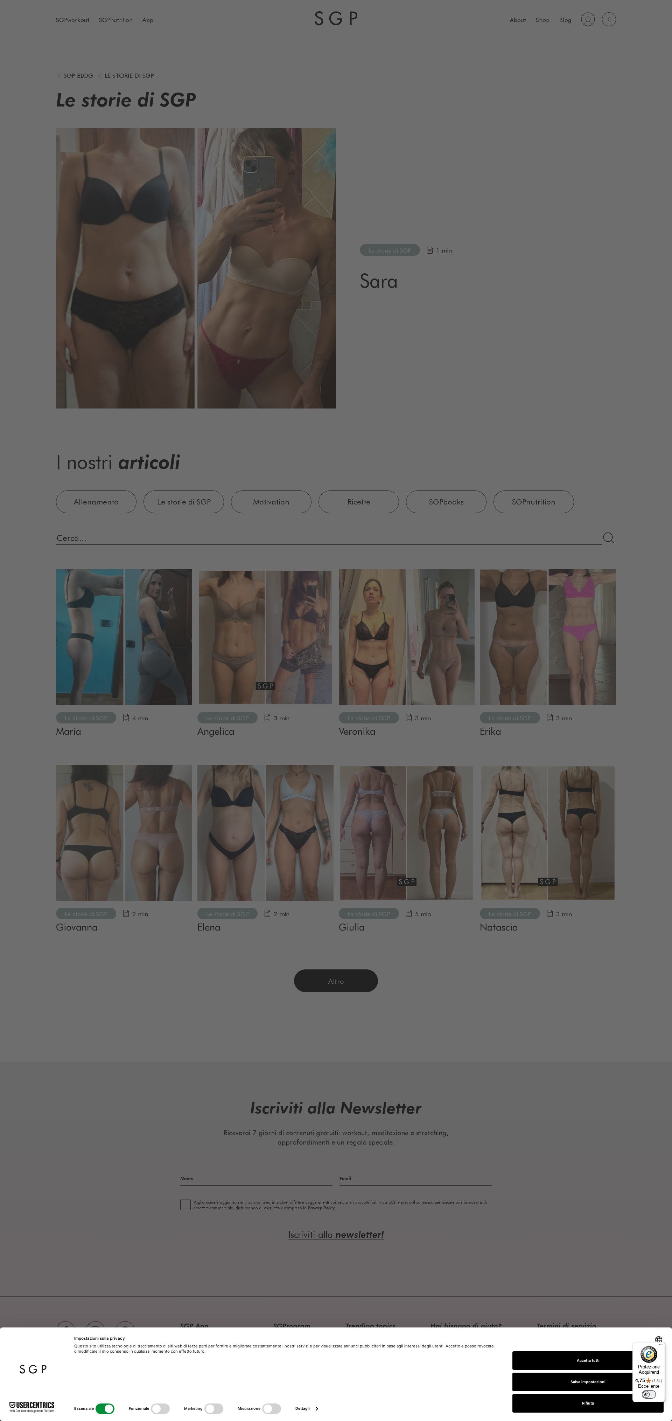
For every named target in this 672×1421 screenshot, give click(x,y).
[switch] (649, 1394)
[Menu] (661, 1346)
